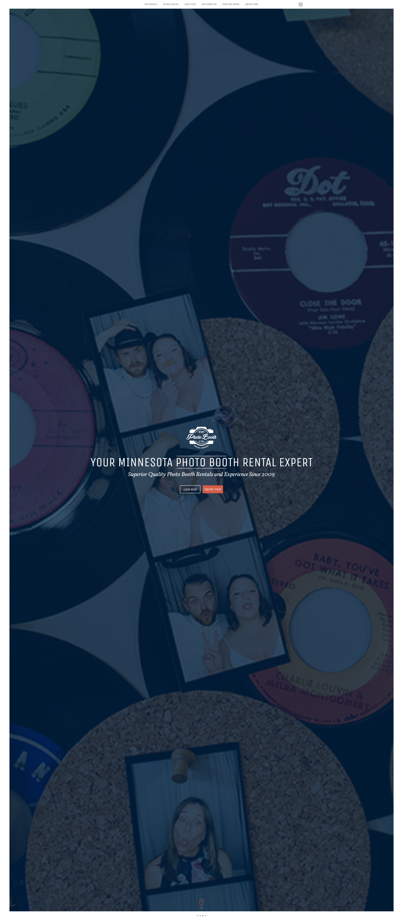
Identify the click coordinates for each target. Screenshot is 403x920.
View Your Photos (230, 4)
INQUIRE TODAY (212, 489)
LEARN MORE (190, 489)
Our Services (151, 4)
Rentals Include (171, 4)
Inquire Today (251, 4)
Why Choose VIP (209, 4)
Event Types (190, 4)
